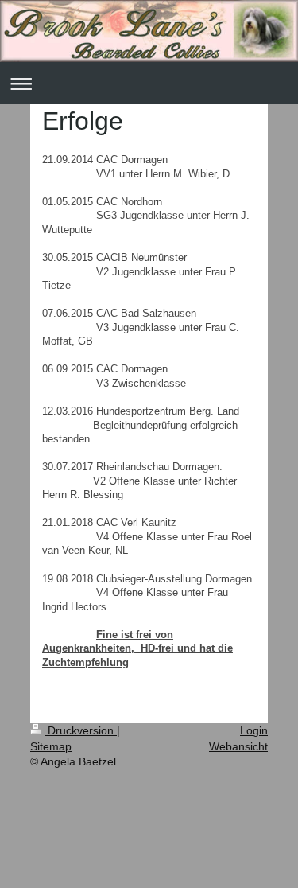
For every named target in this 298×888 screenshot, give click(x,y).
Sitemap (51, 746)
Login (254, 730)
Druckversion (81, 730)
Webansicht (238, 746)
